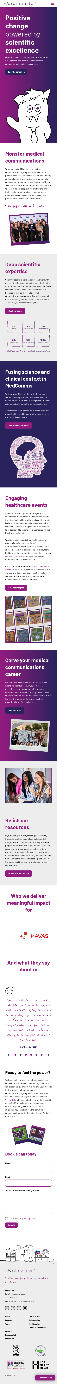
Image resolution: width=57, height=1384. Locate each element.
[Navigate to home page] (20, 3)
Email (8, 1177)
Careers (8, 1331)
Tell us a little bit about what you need (23, 1190)
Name (8, 1163)
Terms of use (34, 1316)
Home (7, 1316)
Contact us (9, 1339)
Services (8, 1320)
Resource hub (10, 1335)
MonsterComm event (14, 556)
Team (7, 1324)
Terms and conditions (37, 1328)
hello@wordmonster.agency (15, 1294)
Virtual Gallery (11, 1100)
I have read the (22, 1218)
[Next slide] (48, 1054)
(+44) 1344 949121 (11, 1298)
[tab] (15, 1055)
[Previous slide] (8, 1054)
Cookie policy (34, 1324)
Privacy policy (34, 1320)
